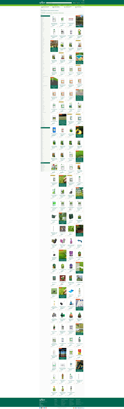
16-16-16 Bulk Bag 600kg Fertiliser (79, 48)
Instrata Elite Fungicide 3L (62, 171)
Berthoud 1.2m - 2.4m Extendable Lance (54, 233)
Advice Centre (75, 0)
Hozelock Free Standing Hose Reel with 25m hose (54, 319)
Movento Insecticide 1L (71, 368)
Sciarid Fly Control (54, 294)
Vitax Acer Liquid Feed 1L (79, 258)
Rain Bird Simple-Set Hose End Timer (63, 319)
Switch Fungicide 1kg (71, 380)
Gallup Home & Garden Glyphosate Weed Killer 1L (54, 36)
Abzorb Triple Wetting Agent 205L (54, 134)
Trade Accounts (63, 401)
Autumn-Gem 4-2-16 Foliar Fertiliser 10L (79, 73)
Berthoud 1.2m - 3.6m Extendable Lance (79, 380)
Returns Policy (63, 404)
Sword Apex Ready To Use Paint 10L (62, 208)
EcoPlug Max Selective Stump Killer (71, 23)
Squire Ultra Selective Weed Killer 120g (54, 356)
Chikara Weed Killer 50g (62, 24)
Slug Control (71, 232)
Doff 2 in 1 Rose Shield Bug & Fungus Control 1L (71, 245)
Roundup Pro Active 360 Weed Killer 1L (63, 331)
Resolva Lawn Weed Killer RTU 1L (54, 393)
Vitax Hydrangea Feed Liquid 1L (71, 270)
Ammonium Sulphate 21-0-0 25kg (54, 195)
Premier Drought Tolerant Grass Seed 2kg (71, 134)
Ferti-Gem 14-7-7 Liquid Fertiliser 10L (71, 85)
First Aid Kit (71, 220)
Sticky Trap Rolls (71, 294)
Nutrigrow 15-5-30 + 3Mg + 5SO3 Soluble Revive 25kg (54, 159)
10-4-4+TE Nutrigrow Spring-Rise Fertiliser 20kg (62, 48)
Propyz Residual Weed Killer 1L (62, 344)
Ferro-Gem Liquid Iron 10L (62, 110)
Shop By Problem (82, 5)
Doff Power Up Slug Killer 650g (62, 380)
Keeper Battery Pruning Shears (79, 245)
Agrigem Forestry (78, 400)
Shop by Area (76, 5)
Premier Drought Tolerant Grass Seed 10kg (54, 146)
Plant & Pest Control (59, 5)
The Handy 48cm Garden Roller (54, 258)
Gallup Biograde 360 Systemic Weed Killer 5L (54, 24)
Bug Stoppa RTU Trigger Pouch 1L (71, 319)
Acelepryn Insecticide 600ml (79, 183)
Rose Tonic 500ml (54, 331)
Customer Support (80, 0)
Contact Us (70, 405)
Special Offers (71, 0)
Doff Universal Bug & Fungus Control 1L (63, 393)
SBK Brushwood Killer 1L (79, 356)
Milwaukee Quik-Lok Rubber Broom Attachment (63, 307)
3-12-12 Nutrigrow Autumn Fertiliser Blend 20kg (79, 171)
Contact (69, 0)
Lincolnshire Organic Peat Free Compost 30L (71, 283)
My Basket (70, 401)
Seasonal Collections (57, 405)
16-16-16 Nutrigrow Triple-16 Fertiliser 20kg (54, 61)
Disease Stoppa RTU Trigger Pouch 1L (80, 319)
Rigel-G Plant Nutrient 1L (54, 380)
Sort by (78, 14)
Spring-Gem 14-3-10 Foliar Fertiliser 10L (63, 85)
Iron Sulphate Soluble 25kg (71, 110)
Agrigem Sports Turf (78, 401)
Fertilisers (47, 5)
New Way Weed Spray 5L (54, 122)
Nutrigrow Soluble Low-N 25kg (62, 159)
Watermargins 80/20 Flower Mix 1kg (79, 221)
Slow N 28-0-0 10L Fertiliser (71, 97)
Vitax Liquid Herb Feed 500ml (62, 270)
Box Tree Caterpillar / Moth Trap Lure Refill (62, 368)
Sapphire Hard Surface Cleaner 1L (71, 36)
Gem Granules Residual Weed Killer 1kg (54, 183)
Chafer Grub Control (63, 232)
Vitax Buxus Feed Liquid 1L (54, 270)
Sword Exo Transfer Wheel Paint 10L (79, 208)
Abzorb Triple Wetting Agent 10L (79, 122)
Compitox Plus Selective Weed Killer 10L (54, 344)
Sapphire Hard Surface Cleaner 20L (71, 331)
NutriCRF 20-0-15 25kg (71, 60)
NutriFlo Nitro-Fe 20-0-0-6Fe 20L (79, 85)
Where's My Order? (71, 404)
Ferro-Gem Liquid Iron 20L (71, 344)
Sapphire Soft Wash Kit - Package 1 (71, 307)
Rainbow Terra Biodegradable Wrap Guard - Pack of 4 (54, 307)
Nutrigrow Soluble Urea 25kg (71, 146)
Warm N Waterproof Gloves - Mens (54, 245)
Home (67, 0)
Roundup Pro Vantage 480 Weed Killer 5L (62, 36)
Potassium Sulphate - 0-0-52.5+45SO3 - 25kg (62, 195)
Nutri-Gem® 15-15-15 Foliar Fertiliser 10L (54, 97)
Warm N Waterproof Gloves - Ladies (63, 245)
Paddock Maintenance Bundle (62, 282)
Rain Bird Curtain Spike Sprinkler (71, 393)
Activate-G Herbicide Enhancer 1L (63, 134)
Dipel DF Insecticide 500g (54, 110)
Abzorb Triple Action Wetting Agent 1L (71, 122)
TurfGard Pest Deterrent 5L (54, 368)
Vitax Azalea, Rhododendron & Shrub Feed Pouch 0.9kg (71, 258)
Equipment (70, 5)
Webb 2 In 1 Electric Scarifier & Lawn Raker (71, 195)
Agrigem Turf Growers (78, 404)
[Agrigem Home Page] (42, 3)
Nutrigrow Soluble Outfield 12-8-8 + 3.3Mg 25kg (62, 146)
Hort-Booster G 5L (62, 72)
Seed (53, 5)
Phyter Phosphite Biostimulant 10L (54, 73)
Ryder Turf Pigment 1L (79, 343)
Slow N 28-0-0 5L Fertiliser (62, 97)
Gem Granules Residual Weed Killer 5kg (71, 183)
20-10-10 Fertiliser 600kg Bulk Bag (62, 60)
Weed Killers (42, 5)
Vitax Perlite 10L (54, 282)
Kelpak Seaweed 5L (71, 72)
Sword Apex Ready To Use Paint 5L (71, 208)
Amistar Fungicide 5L (71, 158)
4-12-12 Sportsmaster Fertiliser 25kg (79, 36)
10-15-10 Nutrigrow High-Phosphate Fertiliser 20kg (71, 48)
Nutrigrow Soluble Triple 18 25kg (79, 146)
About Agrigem (63, 400)
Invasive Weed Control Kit (54, 171)
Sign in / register (71, 400)
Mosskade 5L (79, 109)
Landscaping (65, 5)
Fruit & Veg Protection (79, 282)
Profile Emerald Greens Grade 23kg (54, 208)
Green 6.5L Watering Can (54, 221)
